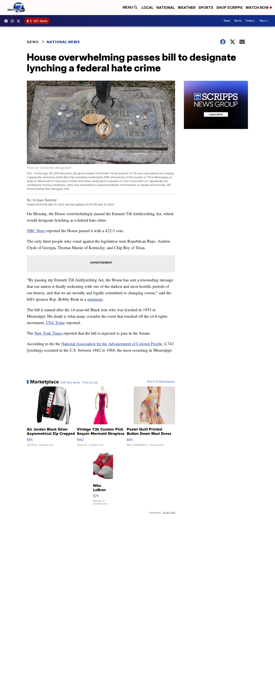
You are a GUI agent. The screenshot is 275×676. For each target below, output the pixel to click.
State (227, 20)
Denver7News (7, 21)
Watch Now (258, 7)
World (238, 20)
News (33, 42)
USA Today (55, 322)
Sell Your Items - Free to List (79, 382)
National (165, 7)
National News (63, 42)
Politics (250, 20)
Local (147, 7)
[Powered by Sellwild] (169, 512)
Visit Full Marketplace (161, 381)
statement (94, 299)
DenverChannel (19, 21)
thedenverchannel (13, 21)
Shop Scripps (229, 7)
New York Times (48, 333)
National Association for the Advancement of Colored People (111, 343)
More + (264, 20)
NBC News (36, 230)
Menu (128, 7)
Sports (206, 7)
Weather (187, 7)
